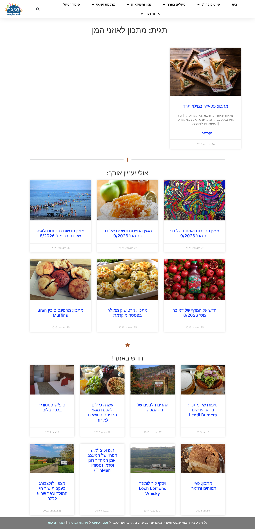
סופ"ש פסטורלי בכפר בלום (52, 407)
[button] (38, 9)
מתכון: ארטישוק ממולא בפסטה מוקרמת (127, 313)
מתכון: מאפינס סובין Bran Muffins (60, 313)
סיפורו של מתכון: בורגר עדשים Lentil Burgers (203, 409)
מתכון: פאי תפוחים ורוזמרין (202, 486)
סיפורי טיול (71, 4)
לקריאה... (206, 133)
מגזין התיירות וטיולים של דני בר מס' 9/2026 (127, 233)
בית (234, 4)
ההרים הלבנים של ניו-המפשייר (152, 407)
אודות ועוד (152, 13)
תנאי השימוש (100, 522)
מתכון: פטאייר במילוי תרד (205, 106)
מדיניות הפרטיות (78, 522)
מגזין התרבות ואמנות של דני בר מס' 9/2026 (194, 233)
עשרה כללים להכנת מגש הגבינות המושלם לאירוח (102, 412)
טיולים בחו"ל (211, 4)
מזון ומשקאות (141, 4)
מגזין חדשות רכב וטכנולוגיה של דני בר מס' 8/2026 (60, 233)
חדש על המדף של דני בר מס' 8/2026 (195, 313)
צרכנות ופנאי (105, 4)
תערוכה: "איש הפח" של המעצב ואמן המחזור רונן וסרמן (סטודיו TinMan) (102, 460)
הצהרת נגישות (56, 522)
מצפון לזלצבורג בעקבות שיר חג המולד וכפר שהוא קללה (52, 491)
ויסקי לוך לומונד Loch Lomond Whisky (153, 488)
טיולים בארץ (176, 4)
